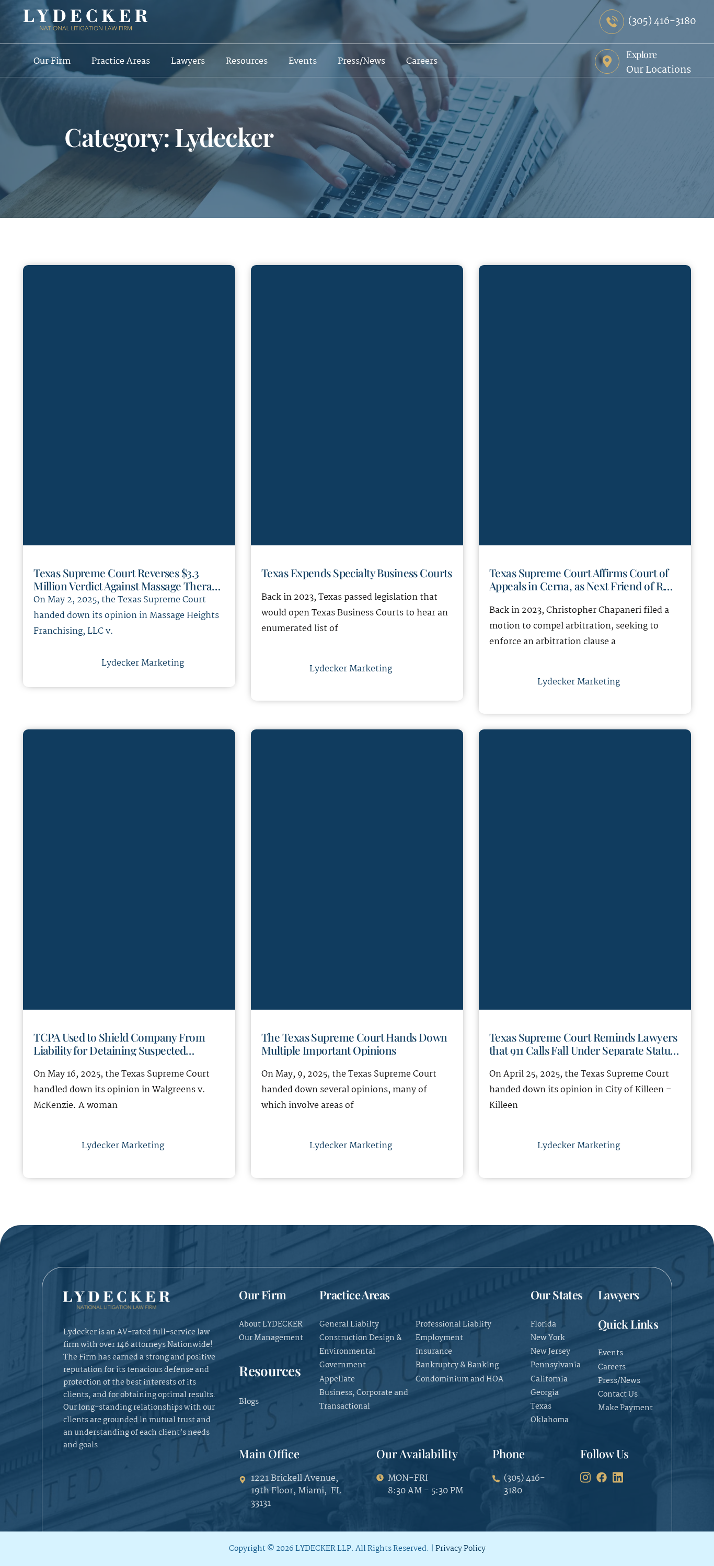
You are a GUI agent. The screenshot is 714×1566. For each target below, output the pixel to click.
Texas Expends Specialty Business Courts (356, 572)
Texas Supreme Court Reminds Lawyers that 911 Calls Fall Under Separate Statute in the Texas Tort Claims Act (584, 1050)
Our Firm (52, 61)
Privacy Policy (460, 1548)
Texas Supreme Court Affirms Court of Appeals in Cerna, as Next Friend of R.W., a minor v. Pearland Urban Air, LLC (583, 585)
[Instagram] (585, 1477)
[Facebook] (601, 1477)
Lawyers (188, 61)
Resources (247, 61)
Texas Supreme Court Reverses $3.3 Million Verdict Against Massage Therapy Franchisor (128, 585)
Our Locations (658, 70)
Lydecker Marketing (142, 663)
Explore (641, 54)
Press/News (361, 61)
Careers (421, 61)
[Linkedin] (618, 1477)
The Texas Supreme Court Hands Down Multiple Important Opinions (354, 1043)
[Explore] (607, 61)
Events (303, 61)
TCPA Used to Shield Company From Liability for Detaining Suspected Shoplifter (119, 1050)
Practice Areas (120, 61)
